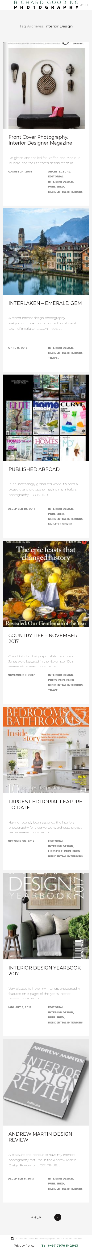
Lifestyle (55, 851)
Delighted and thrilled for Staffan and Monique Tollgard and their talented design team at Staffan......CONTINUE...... (44, 163)
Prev (36, 1217)
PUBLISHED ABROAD (34, 469)
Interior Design (60, 181)
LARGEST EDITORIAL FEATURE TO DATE (45, 804)
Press (52, 680)
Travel (53, 358)
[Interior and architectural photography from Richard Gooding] (46, 4)
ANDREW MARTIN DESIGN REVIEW (40, 1137)
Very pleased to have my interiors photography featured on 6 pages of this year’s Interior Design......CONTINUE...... (44, 993)
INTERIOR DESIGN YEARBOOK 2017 (44, 971)
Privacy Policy (24, 1245)
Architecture (59, 171)
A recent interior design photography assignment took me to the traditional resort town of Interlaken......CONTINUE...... (42, 323)
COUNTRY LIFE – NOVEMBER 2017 (42, 638)
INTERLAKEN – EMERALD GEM (45, 303)
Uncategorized (60, 524)
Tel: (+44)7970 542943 (59, 1245)
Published (56, 186)
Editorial (55, 176)
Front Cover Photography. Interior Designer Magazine (40, 140)
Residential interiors (65, 191)
